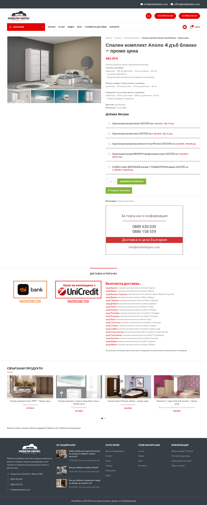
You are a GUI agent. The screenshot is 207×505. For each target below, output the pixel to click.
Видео (141, 456)
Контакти (142, 465)
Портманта (111, 470)
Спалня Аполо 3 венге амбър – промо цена (128, 401)
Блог (140, 461)
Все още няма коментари (89, 460)
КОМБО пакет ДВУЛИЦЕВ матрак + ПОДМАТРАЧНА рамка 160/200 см (150, 168)
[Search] (148, 16)
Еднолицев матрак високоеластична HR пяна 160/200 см (154, 143)
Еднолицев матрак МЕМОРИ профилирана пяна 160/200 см (150, 155)
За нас (141, 451)
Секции (109, 465)
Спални (118, 38)
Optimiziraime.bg (128, 501)
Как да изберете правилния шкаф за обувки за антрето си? (84, 481)
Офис (108, 475)
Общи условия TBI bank (182, 451)
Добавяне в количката (131, 181)
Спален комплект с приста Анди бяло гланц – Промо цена (79, 402)
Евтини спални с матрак (18, 428)
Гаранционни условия (181, 461)
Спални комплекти (132, 38)
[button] (51, 380)
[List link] (29, 479)
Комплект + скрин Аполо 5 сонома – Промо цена (177, 402)
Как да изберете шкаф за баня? (83, 467)
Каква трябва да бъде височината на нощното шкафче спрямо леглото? (84, 454)
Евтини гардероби (38, 428)
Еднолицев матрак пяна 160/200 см (142, 133)
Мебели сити (53, 428)
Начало (109, 38)
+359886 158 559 (189, 16)
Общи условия (178, 465)
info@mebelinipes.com (156, 4)
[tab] (103, 272)
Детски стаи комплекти (168, 407)
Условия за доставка (180, 456)
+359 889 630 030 (165, 16)
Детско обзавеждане (115, 451)
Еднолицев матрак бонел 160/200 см (143, 123)
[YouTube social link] (185, 27)
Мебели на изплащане (70, 428)
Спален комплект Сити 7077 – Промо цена (30, 401)
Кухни (108, 461)
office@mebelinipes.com (187, 4)
